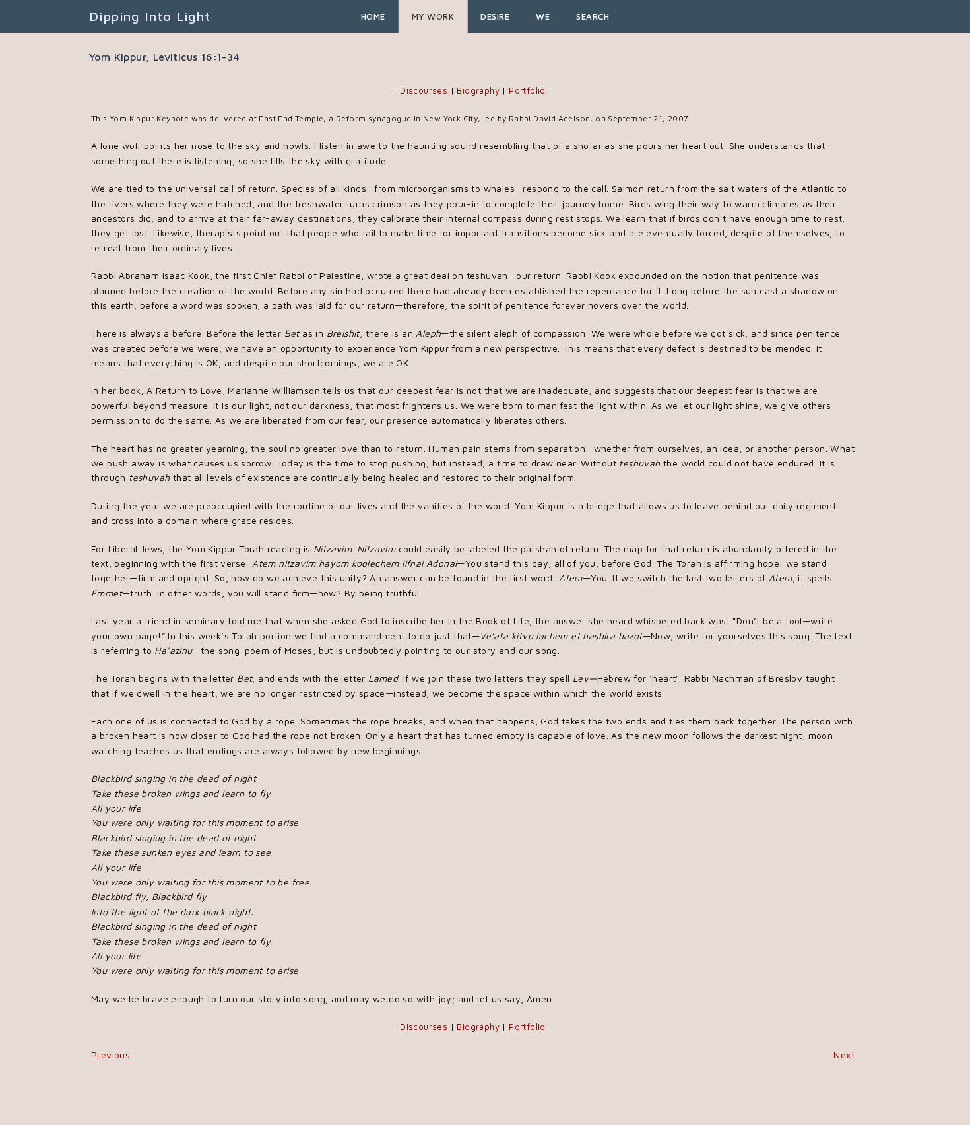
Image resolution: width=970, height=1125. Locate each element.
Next (844, 1054)
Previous (110, 1054)
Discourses (423, 90)
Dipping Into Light (149, 16)
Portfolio (527, 90)
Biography (478, 90)
